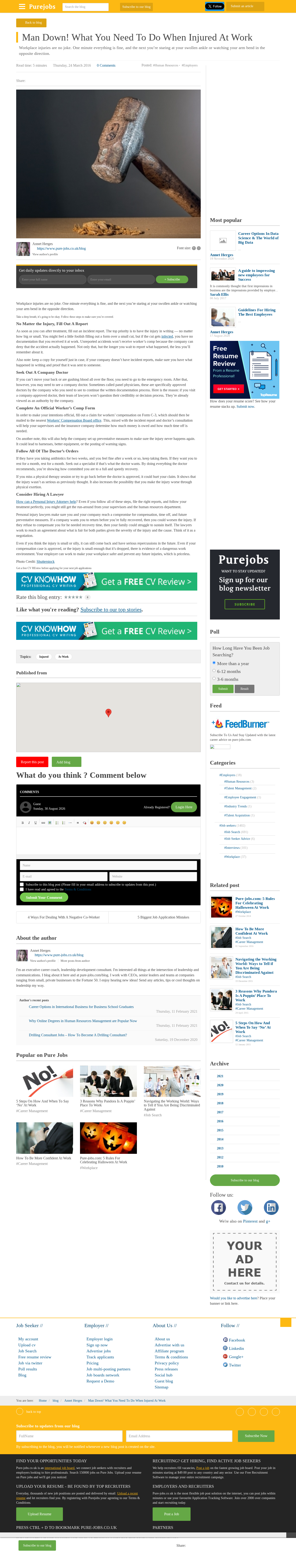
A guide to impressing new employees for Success (256, 275)
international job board (59, 1468)
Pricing (92, 1363)
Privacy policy (167, 1363)
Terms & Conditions (78, 889)
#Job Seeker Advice (237, 838)
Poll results (27, 1369)
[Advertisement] (123, 1546)
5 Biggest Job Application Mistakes (163, 917)
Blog (22, 1375)
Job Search (27, 1351)
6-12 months (229, 671)
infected (167, 336)
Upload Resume (39, 1514)
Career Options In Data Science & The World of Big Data (258, 238)
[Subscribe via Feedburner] (240, 723)
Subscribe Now (256, 1436)
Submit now (245, 406)
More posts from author (75, 960)
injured (44, 656)
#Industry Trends (236, 806)
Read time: (24, 65)
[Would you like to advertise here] (245, 1261)
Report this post (32, 762)
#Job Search (153, 1115)
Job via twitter (30, 1363)
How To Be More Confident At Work (43, 1158)
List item (70, 822)
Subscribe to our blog (136, 7)
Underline (35, 822)
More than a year (233, 663)
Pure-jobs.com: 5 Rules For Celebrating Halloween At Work (103, 1160)
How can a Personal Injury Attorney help (46, 502)
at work (63, 656)
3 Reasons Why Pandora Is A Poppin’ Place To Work (256, 995)
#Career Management (32, 1111)
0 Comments (106, 65)
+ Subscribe (172, 279)
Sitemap (161, 1387)
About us (162, 1339)
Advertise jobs (98, 1351)
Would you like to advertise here (233, 1298)
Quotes (78, 822)
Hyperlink (43, 822)
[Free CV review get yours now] (106, 630)
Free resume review (34, 1357)
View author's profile (45, 254)
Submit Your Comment (44, 897)
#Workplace (89, 1168)
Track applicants (100, 1357)
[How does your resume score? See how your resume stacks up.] (244, 369)
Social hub (164, 1375)
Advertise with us (169, 1345)
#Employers (189, 65)
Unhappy (118, 822)
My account (28, 1339)
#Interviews (232, 848)
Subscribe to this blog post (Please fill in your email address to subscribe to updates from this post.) (91, 884)
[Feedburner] (220, 747)
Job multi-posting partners (108, 1369)
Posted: (147, 65)
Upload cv (27, 1345)
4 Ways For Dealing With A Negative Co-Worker (64, 917)
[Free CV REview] (106, 581)
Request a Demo (100, 1381)
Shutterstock (46, 561)
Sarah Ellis (219, 294)
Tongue (111, 822)
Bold (22, 822)
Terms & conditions (171, 1357)
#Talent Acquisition (237, 815)
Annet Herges (42, 244)
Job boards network (102, 1375)
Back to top (33, 1411)
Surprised (105, 822)
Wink (124, 822)
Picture (49, 822)
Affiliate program (169, 1351)
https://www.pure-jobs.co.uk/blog (61, 248)
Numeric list (64, 822)
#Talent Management (238, 788)
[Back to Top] (285, 1322)
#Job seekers (228, 825)
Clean (84, 822)
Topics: (25, 657)
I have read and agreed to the (58, 889)
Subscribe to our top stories (111, 610)
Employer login (99, 1339)
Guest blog (164, 1381)
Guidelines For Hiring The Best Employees (257, 312)
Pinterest (250, 1221)
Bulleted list (57, 822)
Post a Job (171, 1514)
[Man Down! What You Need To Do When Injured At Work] (108, 164)
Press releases (166, 1369)
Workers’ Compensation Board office (74, 420)
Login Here (184, 807)
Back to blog (33, 22)
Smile (98, 822)
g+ (268, 1221)
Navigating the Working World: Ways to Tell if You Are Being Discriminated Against (172, 1105)
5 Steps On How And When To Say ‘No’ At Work (253, 1027)
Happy (92, 822)
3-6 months (227, 679)
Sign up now (97, 1345)
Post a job (202, 1468)
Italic (29, 822)
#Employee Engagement (240, 797)
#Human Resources (165, 65)
